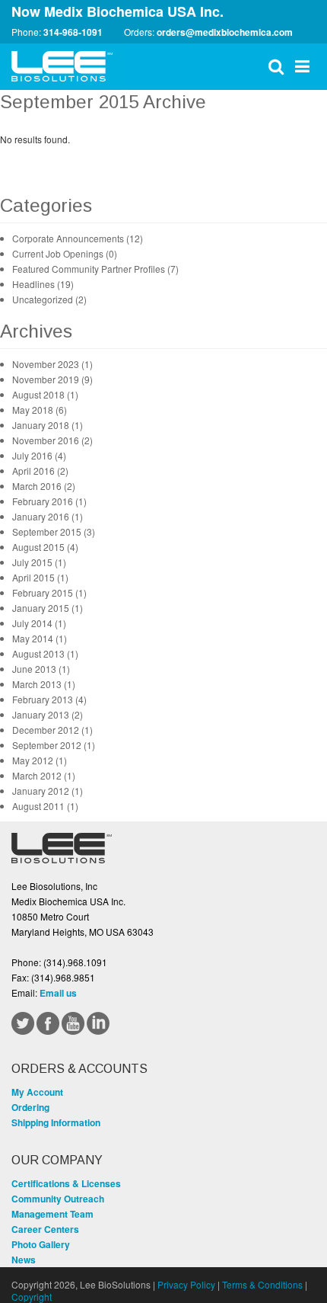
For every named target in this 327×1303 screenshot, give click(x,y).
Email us (58, 993)
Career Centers (45, 1229)
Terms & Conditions (262, 1284)
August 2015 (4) (45, 546)
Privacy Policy (186, 1284)
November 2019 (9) (52, 379)
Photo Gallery (40, 1244)
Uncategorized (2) (49, 299)
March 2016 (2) (43, 485)
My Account (37, 1092)
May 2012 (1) (39, 760)
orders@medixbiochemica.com (225, 32)
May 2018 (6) (39, 409)
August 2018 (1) (45, 394)
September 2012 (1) (53, 744)
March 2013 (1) (43, 683)
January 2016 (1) (47, 516)
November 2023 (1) (52, 363)
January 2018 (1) (47, 424)
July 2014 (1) (39, 622)
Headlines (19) (43, 283)
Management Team (52, 1214)
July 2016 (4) (39, 455)
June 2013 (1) (41, 668)
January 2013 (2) (47, 714)
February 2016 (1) (49, 501)
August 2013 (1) (45, 653)
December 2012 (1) (52, 729)
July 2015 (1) (39, 561)
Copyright (31, 1296)
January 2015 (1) (47, 607)
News (23, 1259)
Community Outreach (57, 1198)
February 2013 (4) (49, 699)
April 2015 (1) (40, 577)
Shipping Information (55, 1122)
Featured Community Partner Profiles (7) (95, 268)
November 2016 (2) (52, 440)
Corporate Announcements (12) (77, 238)
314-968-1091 (73, 32)
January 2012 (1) (47, 790)
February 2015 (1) (49, 592)
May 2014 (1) (39, 638)
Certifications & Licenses (66, 1183)
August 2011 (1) (45, 805)
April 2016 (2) (40, 470)
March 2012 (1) (43, 775)
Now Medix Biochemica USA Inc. (117, 11)
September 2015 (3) (53, 531)
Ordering (30, 1107)
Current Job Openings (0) (64, 253)
